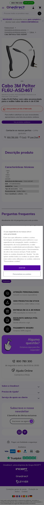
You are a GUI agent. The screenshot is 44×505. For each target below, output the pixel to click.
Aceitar (22, 268)
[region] (22, 252)
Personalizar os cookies (22, 274)
